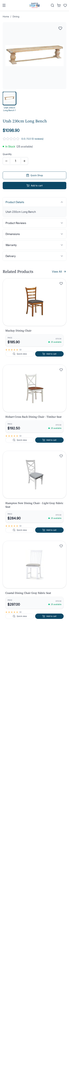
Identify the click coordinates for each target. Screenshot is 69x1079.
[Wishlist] (65, 5)
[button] (34, 302)
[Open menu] (4, 5)
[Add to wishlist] (61, 283)
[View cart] (59, 5)
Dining (16, 16)
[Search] (52, 5)
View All (57, 271)
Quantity (7, 154)
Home (6, 16)
